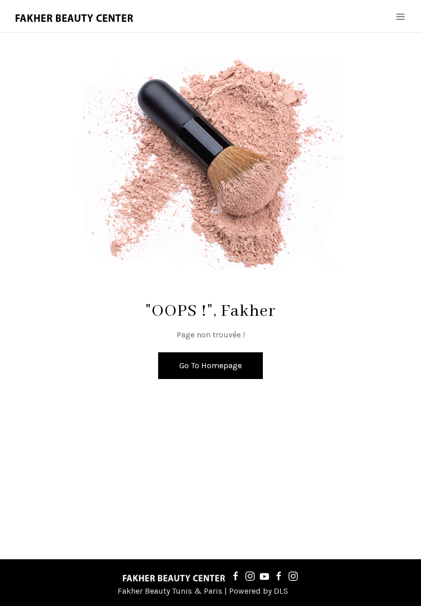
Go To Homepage (210, 365)
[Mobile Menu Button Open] (400, 17)
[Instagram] (250, 576)
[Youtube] (264, 576)
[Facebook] (236, 576)
